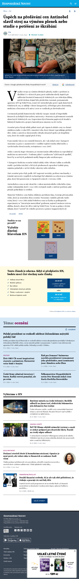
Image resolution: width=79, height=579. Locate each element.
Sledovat (55, 84)
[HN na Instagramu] (22, 530)
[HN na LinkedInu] (25, 530)
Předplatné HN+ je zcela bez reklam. (65, 311)
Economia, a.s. (16, 519)
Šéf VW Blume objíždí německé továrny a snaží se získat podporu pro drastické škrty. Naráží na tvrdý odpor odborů (52, 429)
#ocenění (12, 214)
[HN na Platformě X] (15, 530)
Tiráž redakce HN (9, 552)
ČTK (9, 32)
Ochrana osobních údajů (31, 548)
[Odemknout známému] (75, 11)
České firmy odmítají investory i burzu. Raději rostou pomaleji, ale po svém (19, 376)
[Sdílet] (70, 11)
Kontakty (6, 548)
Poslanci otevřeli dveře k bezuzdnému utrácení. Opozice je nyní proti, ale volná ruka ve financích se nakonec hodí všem (31, 456)
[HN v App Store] (25, 540)
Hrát (43, 235)
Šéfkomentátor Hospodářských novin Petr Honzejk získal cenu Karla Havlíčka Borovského (56, 376)
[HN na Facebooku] (18, 530)
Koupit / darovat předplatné (60, 548)
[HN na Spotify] (28, 530)
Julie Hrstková (9, 450)
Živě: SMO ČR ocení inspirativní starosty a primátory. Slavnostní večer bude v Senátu (19, 361)
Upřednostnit (69, 84)
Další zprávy (39, 501)
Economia (7, 555)
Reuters (11, 77)
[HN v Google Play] (10, 540)
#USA (21, 214)
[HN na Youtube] (31, 530)
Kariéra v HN (8, 558)
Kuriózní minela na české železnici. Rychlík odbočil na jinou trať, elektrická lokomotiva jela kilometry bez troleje (51, 403)
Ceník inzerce (8, 561)
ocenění (21, 323)
